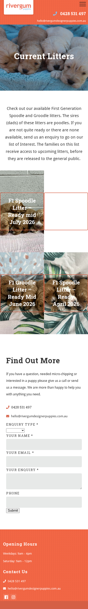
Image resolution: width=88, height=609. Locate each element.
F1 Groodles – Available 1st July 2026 (66, 211)
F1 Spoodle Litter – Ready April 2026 (66, 293)
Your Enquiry (22, 470)
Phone (13, 493)
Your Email (20, 452)
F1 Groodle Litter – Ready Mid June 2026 (22, 293)
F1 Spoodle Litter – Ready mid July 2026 (22, 211)
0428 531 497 (73, 13)
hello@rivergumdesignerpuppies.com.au (61, 20)
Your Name (19, 435)
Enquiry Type (22, 424)
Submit (13, 510)
